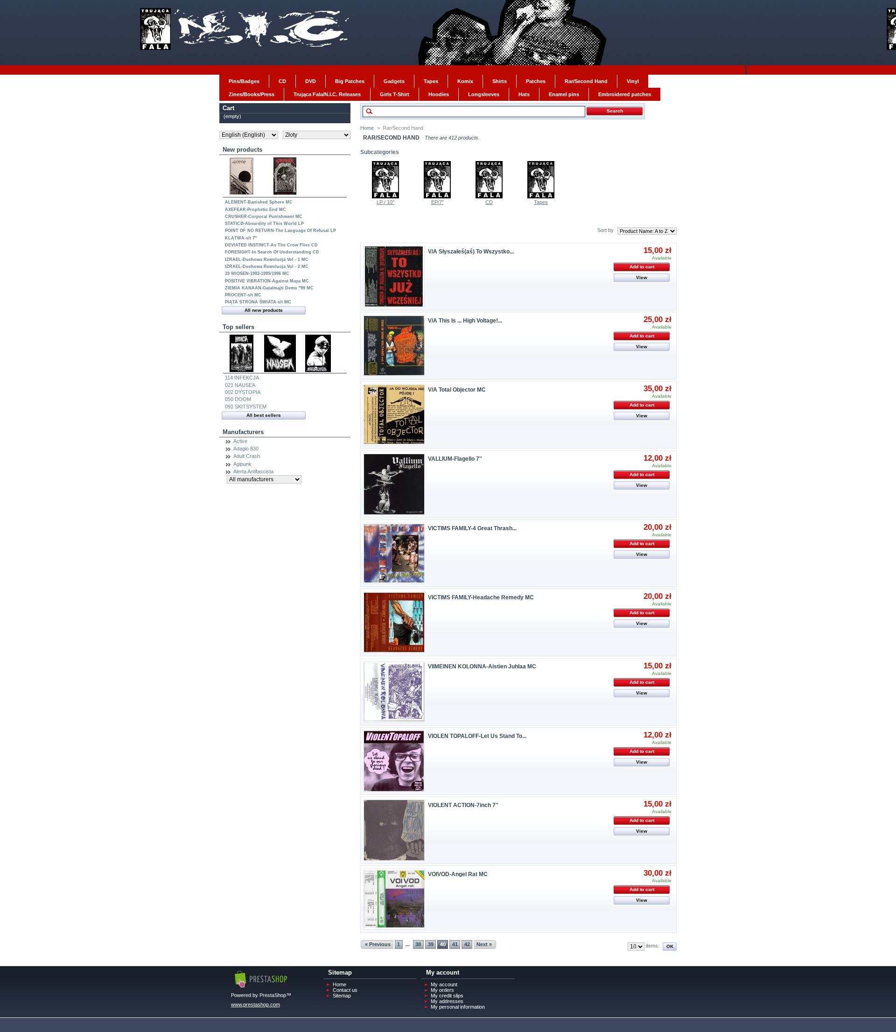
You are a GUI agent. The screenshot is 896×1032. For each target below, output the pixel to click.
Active (240, 441)
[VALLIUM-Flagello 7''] (394, 484)
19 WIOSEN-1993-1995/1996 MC (257, 273)
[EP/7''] (437, 196)
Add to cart (642, 266)
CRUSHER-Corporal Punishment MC (263, 216)
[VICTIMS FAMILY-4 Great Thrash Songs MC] (394, 553)
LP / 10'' (385, 202)
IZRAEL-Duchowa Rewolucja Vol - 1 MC (266, 259)
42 (467, 944)
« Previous (378, 944)
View (641, 277)
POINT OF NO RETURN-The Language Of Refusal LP (280, 230)
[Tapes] (541, 196)
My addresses (447, 1001)
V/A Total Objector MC (457, 389)
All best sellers (263, 415)
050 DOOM (238, 399)
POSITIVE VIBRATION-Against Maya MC (267, 281)
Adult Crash (246, 456)
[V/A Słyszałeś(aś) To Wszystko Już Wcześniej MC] (394, 276)
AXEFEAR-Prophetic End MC (255, 209)
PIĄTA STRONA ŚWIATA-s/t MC (258, 302)
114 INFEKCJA (242, 377)
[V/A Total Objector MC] (394, 414)
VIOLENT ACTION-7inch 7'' (463, 805)
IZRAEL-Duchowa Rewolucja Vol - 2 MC (266, 266)
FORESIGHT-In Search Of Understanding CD (272, 252)
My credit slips (447, 995)
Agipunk (242, 464)
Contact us (345, 990)
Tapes (541, 202)
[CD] (489, 196)
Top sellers (238, 326)
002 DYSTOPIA (242, 392)
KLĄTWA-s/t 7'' (241, 238)
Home (367, 128)
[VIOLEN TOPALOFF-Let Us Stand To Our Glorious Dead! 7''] (394, 761)
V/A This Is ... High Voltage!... (465, 320)
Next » (484, 944)
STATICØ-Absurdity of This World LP (264, 223)
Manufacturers (243, 431)
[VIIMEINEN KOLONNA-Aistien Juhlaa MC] (394, 692)
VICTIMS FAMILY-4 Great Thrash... (472, 528)
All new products (264, 310)
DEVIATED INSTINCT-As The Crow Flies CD (271, 245)
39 (431, 944)
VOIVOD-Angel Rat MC (458, 874)
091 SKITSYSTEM (245, 406)
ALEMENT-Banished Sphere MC (259, 202)
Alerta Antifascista (253, 471)
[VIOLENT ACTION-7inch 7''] (394, 830)
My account (444, 984)
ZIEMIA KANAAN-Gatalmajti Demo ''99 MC (269, 288)
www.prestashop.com (255, 1004)
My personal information (458, 1007)
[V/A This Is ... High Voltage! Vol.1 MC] (394, 345)
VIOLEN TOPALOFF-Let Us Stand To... (477, 736)
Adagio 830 (246, 448)
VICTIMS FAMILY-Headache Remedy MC (481, 597)
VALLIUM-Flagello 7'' (455, 459)
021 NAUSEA (240, 385)
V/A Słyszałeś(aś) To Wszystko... (471, 251)
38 (418, 944)
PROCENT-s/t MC (243, 295)
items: (652, 945)
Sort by (605, 230)
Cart (228, 108)
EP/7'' (437, 202)
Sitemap (342, 995)
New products (242, 149)
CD (489, 202)
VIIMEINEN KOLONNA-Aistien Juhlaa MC (482, 666)
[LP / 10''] (385, 196)
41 (455, 944)
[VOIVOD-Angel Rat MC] (394, 899)
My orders (442, 990)
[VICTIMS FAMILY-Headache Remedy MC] (394, 622)
